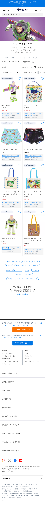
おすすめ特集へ (22, 294)
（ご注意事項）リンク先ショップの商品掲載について (18, 491)
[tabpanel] (22, 3)
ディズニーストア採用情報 (11, 442)
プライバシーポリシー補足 (10, 489)
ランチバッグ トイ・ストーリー (33, 105)
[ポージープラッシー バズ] (11, 225)
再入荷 (27, 359)
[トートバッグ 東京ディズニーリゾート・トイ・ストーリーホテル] (33, 225)
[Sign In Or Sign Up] (9, 10)
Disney (27, 350)
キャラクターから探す (8, 356)
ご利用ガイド (6, 399)
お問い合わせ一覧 (7, 486)
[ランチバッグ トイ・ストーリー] (33, 91)
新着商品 (4, 350)
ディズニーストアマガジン (10, 361)
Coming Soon (29, 356)
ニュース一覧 (6, 484)
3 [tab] (25, 5)
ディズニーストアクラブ (10, 425)
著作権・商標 (33, 489)
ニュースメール (7, 471)
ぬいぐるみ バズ (6, 105)
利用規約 (23, 489)
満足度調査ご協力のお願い (11, 451)
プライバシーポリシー (22, 486)
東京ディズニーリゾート (32, 361)
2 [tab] (23, 5)
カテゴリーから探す (8, 353)
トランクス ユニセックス (9, 150)
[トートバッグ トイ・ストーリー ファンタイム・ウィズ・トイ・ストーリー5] (11, 178)
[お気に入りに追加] (19, 78)
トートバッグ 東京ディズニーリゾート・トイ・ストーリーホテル (33, 240)
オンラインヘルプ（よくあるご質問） (24, 484)
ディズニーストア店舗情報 (11, 433)
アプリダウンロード (22, 343)
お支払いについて (8, 382)
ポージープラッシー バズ (9, 238)
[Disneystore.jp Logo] (23, 10)
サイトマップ (6, 364)
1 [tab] (22, 5)
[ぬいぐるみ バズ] (11, 91)
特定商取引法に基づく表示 (31, 466)
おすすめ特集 (6, 359)
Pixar (26, 353)
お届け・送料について (9, 373)
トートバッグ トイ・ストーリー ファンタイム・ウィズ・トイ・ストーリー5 (11, 193)
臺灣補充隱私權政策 (15, 497)
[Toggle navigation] (4, 10)
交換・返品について (9, 390)
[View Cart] (41, 10)
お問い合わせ (6, 408)
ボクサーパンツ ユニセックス (33, 150)
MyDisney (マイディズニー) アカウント (15, 469)
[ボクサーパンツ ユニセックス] (33, 136)
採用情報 (4, 493)
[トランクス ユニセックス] (11, 136)
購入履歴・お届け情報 (9, 416)
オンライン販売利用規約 (10, 466)
